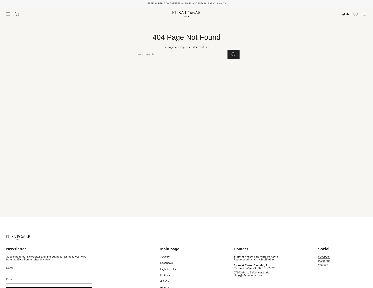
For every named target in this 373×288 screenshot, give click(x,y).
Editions (165, 275)
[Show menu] (8, 14)
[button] (16, 14)
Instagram (324, 260)
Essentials (166, 262)
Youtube (323, 265)
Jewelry (165, 256)
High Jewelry (168, 269)
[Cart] (364, 14)
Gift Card (165, 281)
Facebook (324, 256)
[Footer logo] (18, 237)
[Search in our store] (233, 54)
